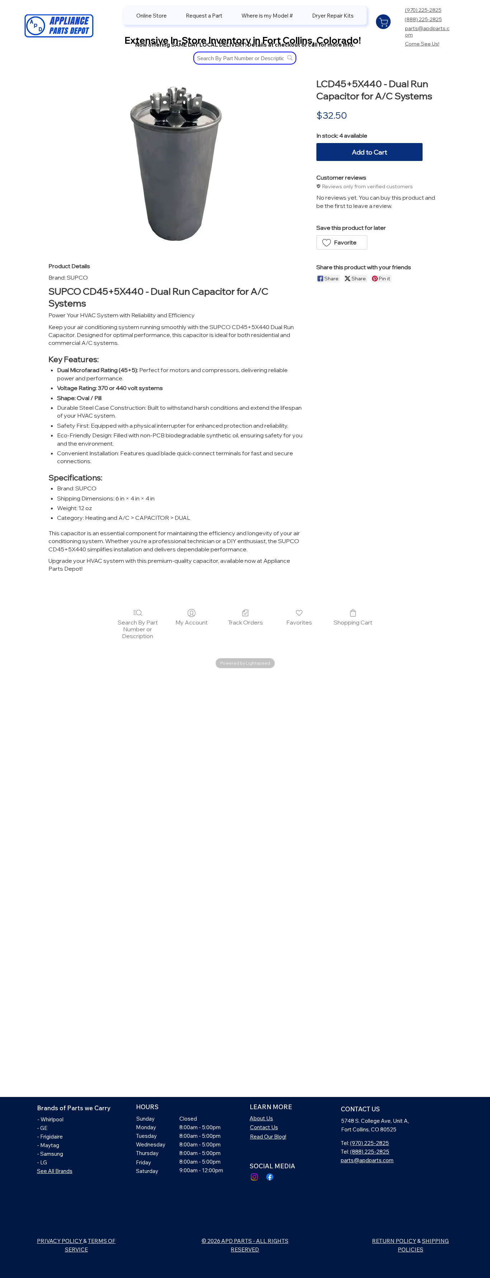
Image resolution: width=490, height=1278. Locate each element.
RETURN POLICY (394, 1240)
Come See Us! (422, 44)
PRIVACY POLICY (60, 1240)
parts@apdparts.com (367, 1160)
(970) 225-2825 (423, 10)
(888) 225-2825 (423, 19)
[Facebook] (269, 1177)
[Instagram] (254, 1177)
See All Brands (54, 1171)
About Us (261, 1118)
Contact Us (264, 1127)
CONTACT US (360, 1109)
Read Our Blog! (268, 1136)
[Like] (383, 22)
